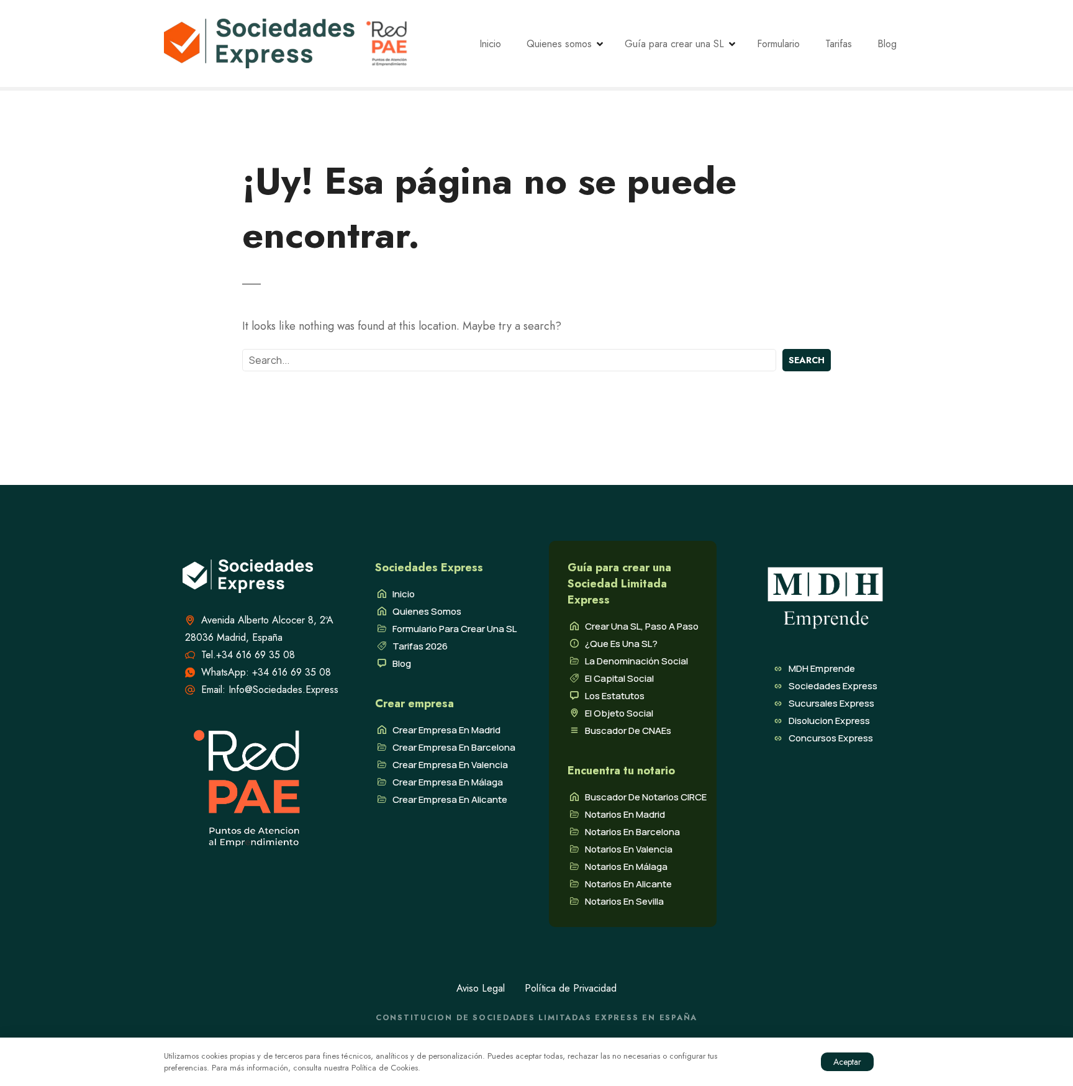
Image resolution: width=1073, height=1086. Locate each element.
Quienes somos (559, 44)
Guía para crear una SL (674, 44)
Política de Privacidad (571, 988)
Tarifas (838, 44)
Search (807, 360)
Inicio (490, 44)
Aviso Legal (480, 988)
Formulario (778, 44)
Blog (887, 44)
